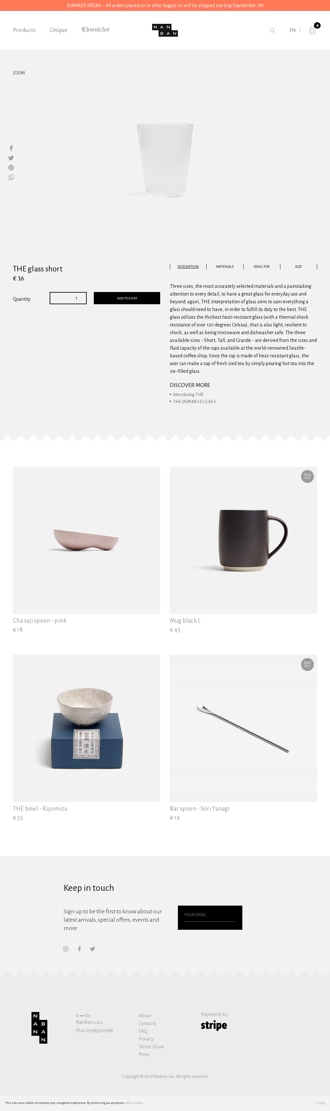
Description (188, 266)
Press (144, 1054)
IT (291, 39)
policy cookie (134, 1103)
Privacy (146, 1038)
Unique (58, 30)
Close (320, 1103)
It (77, 1015)
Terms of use (152, 1046)
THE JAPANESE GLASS (194, 401)
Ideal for (262, 266)
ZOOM (19, 73)
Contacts (147, 1023)
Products (24, 30)
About (145, 1015)
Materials (225, 266)
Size (298, 266)
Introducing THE (188, 394)
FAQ (143, 1031)
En (88, 1015)
